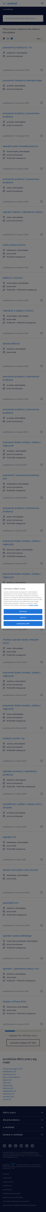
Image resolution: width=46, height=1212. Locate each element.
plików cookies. (33, 605)
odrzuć (23, 617)
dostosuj (23, 611)
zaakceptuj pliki (23, 623)
